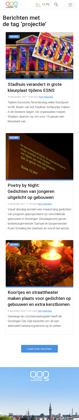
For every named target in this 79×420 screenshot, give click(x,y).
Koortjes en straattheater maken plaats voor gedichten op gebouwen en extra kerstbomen (39, 298)
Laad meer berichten (39, 348)
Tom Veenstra (46, 97)
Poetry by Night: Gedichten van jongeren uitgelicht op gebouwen (31, 191)
